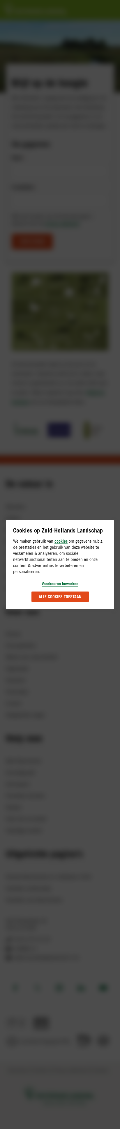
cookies (61, 540)
